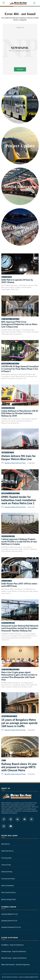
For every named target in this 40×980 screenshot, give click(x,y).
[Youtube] (10, 826)
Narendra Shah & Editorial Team (15, 463)
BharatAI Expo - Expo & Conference (14, 958)
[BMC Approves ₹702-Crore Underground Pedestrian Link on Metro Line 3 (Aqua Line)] (20, 308)
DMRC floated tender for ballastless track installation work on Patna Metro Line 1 (18, 500)
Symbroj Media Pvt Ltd (9, 914)
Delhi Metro (6, 277)
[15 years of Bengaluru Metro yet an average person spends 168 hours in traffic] (20, 705)
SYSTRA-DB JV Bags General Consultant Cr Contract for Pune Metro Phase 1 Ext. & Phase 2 (20, 369)
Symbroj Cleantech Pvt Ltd (11, 927)
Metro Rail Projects (10, 319)
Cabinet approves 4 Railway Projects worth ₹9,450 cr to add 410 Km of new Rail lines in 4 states (19, 541)
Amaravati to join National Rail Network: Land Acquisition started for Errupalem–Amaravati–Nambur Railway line (20, 628)
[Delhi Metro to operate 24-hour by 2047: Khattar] (20, 266)
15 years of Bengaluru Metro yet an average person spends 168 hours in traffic (19, 723)
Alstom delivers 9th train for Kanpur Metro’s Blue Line (18, 457)
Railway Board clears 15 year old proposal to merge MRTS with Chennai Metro (19, 767)
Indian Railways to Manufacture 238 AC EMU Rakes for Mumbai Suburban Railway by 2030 (19, 413)
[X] (31, 819)
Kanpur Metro (7, 452)
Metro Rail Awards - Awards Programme (15, 964)
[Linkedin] (17, 819)
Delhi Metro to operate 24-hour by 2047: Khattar (17, 281)
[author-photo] (2, 463)
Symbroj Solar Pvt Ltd (9, 921)
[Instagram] (10, 819)
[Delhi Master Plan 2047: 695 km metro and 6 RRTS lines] (20, 570)
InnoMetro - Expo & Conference (12, 945)
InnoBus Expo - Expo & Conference (13, 951)
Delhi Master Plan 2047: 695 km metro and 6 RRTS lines (19, 584)
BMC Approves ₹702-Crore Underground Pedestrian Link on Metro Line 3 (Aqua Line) (19, 324)
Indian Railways (8, 408)
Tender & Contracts (10, 363)
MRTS (3, 760)
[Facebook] (3, 819)
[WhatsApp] (3, 826)
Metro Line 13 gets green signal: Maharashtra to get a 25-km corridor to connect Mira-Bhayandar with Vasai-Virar (19, 676)
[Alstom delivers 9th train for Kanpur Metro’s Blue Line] (20, 441)
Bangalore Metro (9, 716)
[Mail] (24, 819)
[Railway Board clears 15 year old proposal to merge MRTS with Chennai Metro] (20, 749)
